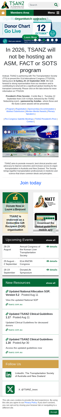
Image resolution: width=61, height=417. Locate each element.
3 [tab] (43, 40)
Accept (53, 412)
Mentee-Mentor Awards (36, 111)
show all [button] (50, 240)
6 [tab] (56, 40)
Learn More (30, 37)
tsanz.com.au (15, 304)
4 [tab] (48, 40)
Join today (30, 182)
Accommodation (47, 109)
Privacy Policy (31, 402)
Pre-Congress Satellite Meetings (19, 119)
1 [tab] (35, 40)
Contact (30, 121)
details (53, 246)
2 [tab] (39, 40)
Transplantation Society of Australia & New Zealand (12, 5)
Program (10, 109)
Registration (21, 109)
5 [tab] (52, 40)
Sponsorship (33, 109)
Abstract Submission (15, 111)
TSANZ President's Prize (45, 119)
